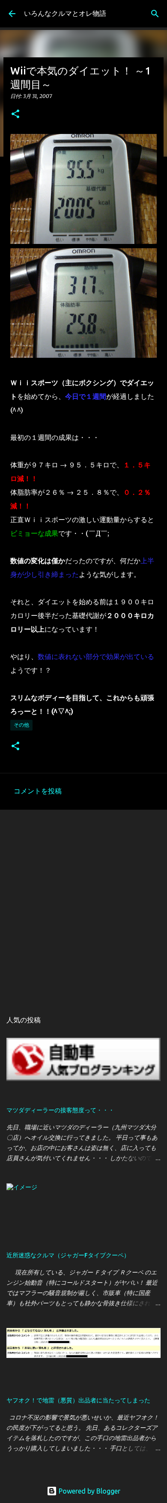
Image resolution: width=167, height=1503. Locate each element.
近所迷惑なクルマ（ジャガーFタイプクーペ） (68, 1255)
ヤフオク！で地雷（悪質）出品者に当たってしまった (78, 1400)
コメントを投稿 (38, 791)
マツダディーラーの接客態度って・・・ (60, 1110)
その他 (21, 725)
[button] (15, 114)
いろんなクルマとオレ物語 (65, 13)
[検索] (155, 13)
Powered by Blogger (88, 1491)
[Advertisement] (83, 906)
